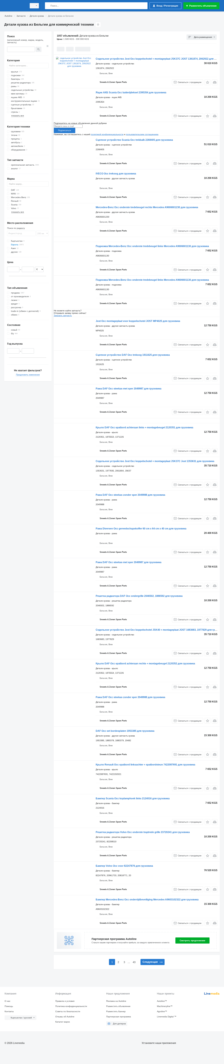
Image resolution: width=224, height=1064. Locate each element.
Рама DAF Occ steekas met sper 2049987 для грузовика (128, 388)
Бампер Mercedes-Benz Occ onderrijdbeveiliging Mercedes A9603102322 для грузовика (147, 899)
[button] (207, 82)
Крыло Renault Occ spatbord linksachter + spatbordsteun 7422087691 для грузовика (145, 764)
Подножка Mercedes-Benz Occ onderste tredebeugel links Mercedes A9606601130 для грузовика (152, 246)
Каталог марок (62, 1022)
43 (134, 962)
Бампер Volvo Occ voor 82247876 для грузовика (124, 866)
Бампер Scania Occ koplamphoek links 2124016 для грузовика (133, 798)
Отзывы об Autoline (64, 1016)
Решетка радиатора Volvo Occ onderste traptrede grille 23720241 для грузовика (143, 832)
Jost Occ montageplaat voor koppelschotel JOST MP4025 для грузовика (138, 321)
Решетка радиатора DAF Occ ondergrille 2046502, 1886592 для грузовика (139, 596)
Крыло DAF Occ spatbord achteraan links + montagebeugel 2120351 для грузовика (144, 427)
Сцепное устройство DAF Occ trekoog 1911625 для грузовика (133, 355)
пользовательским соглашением (142, 134)
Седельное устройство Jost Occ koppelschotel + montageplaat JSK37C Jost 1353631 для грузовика (155, 461)
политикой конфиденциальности (107, 134)
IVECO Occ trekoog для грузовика (116, 173)
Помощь (9, 1006)
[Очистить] (47, 46)
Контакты (9, 1011)
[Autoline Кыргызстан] (15, 6)
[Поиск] (48, 6)
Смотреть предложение (192, 940)
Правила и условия (65, 1001)
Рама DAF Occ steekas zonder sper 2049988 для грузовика (130, 495)
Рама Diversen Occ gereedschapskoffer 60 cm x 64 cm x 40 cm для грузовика (141, 528)
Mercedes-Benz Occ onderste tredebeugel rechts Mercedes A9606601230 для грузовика (147, 207)
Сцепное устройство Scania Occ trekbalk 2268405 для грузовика (134, 140)
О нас (7, 1001)
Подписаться (64, 130)
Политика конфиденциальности (71, 1006)
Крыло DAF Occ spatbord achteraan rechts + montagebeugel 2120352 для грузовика (145, 663)
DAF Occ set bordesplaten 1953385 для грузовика (125, 731)
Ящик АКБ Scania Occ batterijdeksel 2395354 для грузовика (131, 92)
